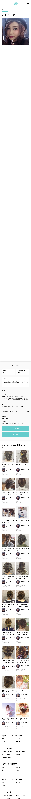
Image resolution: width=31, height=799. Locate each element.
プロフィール (5, 10)
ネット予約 (15, 443)
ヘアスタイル (12, 10)
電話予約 (15, 449)
